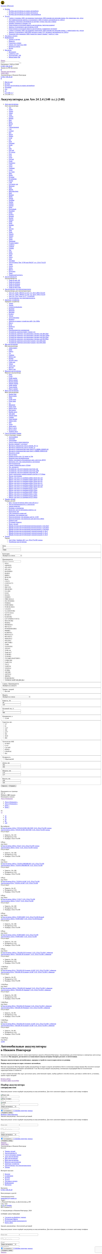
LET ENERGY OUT (12, 619)
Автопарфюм (13, 437)
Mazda (11, 189)
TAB (7, 644)
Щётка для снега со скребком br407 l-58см (23, 492)
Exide (10, 145)
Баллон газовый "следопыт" (18, 444)
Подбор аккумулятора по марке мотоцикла (23, 13)
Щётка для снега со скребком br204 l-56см (23, 490)
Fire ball (11, 150)
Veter (10, 255)
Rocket (11, 218)
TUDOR (8, 656)
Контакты (8, 50)
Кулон (11, 328)
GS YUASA (9, 613)
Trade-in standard (14, 285)
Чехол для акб (13, 524)
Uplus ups (12, 362)
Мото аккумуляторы (12, 1160)
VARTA (8, 666)
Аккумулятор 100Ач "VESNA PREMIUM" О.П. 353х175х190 (21, 865)
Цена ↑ (7, 807)
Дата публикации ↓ (11, 802)
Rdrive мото (13, 408)
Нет (7, 691)
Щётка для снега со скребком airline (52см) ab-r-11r (26, 485)
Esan (10, 141)
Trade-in (8, 652)
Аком (10, 264)
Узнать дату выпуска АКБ (17, 45)
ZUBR (7, 670)
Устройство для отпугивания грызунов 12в (23, 469)
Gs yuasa (12, 172)
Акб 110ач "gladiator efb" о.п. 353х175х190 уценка (26, 540)
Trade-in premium (14, 284)
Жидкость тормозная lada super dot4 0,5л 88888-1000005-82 (29, 449)
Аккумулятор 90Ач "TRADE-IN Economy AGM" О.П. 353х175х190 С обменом (27, 1025)
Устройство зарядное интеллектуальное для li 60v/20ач (27, 342)
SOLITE (8, 640)
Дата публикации (7, 798)
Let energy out (13, 184)
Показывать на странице (9, 791)
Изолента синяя (14, 453)
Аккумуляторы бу (11, 1153)
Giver (10, 166)
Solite (10, 221)
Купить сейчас (6, 1079)
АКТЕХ (8, 674)
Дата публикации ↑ (11, 804)
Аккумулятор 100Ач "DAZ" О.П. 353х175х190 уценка (19, 847)
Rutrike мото (13, 412)
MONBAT (8, 625)
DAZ (7, 585)
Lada (10, 182)
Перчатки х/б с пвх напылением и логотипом (24, 462)
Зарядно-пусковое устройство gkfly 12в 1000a (24, 321)
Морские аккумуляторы (13, 1162)
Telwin (11, 316)
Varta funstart (13, 419)
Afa (10, 108)
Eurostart (11, 143)
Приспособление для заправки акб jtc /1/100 (24, 517)
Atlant (11, 113)
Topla (10, 232)
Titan (10, 230)
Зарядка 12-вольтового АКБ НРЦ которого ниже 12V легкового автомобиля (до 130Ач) (38, 32)
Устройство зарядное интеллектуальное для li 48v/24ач (27, 341)
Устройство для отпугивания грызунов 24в (23, 472)
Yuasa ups (12, 366)
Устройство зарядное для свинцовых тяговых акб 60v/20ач (29, 337)
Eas (10, 140)
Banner (11, 118)
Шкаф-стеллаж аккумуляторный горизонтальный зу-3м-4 (28, 533)
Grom (10, 170)
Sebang (11, 220)
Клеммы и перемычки (16, 508)
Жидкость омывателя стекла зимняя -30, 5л (23, 446)
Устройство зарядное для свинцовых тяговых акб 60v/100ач (29, 335)
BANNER (8, 571)
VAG (7, 664)
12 (7, 718)
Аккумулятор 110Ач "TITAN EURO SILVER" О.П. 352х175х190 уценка (25, 830)
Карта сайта (9, 1222)
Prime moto (12, 406)
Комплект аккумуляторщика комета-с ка (22, 510)
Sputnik (11, 225)
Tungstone (12, 241)
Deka (10, 374)
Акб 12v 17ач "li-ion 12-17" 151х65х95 (21, 296)
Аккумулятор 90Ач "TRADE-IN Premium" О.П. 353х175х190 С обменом (25, 1008)
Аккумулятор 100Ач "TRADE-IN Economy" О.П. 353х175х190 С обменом (26, 954)
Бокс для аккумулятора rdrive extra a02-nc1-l (23, 502)
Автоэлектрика (14, 317)
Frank (10, 161)
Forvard (11, 159)
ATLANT (8, 567)
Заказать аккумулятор (8, 71)
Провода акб (13, 520)
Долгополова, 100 (15, 55)
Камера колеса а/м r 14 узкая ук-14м (21, 456)
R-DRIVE (8, 632)
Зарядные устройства (12, 1164)
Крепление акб (14, 511)
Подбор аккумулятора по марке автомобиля (23, 11)
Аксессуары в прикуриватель (19, 442)
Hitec (10, 173)
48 (6, 738)
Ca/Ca (7, 747)
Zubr (10, 259)
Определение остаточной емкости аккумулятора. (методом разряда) (32, 25)
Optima (11, 204)
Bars (10, 120)
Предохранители (14, 463)
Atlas (10, 115)
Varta (10, 252)
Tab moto (12, 414)
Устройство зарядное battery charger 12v (22, 332)
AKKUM (5, 73)
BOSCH (8, 577)
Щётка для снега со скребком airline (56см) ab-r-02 (26, 486)
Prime (10, 212)
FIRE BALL (9, 599)
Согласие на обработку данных (15, 1217)
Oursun (11, 205)
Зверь (11, 268)
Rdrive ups (12, 357)
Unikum (11, 246)
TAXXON (8, 646)
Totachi (11, 234)
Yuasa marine (13, 387)
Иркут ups (12, 369)
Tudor (11, 239)
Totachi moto (13, 415)
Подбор (7, 9)
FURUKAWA (10, 607)
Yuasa (11, 424)
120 (6, 823)
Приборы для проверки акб (18, 515)
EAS (7, 593)
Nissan (11, 198)
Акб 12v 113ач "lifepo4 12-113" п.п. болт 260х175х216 (27, 293)
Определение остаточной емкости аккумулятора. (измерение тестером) (33, 29)
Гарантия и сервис (15, 43)
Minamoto (12, 405)
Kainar (11, 180)
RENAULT (9, 634)
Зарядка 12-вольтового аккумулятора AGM (23, 27)
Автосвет (12, 438)
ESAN (7, 595)
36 (6, 736)
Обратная (9, 759)
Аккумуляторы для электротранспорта (18, 1165)
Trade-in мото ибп (15, 287)
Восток (11, 367)
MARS (7, 623)
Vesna (11, 253)
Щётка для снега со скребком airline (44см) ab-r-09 (26, 479)
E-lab (10, 138)
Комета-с (12, 326)
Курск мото (13, 430)
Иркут (11, 269)
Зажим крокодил (14, 506)
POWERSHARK (11, 629)
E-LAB (7, 591)
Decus (11, 134)
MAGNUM (9, 621)
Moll (10, 193)
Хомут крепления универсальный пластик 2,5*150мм (27, 474)
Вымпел (11, 319)
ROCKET (8, 636)
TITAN (7, 648)
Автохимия (13, 440)
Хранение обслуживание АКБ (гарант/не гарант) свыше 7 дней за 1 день (33, 34)
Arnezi (11, 111)
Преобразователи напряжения (19, 330)
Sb (6, 753)
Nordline (11, 200)
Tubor (11, 237)
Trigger (11, 236)
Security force (13, 360)
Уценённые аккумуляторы (18, 542)
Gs (10, 403)
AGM (7, 743)
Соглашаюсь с (18, 1110)
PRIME (7, 630)
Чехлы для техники (15, 476)
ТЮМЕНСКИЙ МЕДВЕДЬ (14, 680)
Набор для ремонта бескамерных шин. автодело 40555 (27, 460)
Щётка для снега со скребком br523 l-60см (23, 497)
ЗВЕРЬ (7, 676)
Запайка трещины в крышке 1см (20, 23)
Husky (11, 175)
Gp (10, 353)
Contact (11, 131)
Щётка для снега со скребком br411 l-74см (23, 494)
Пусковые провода (15, 522)
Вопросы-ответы (14, 46)
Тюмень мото (13, 431)
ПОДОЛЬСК (9, 678)
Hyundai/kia (13, 179)
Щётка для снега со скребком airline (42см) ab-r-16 (26, 478)
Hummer (11, 309)
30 (6, 734)
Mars (10, 188)
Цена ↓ (7, 805)
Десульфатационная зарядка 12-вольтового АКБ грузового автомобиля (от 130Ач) (37, 20)
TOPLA (8, 650)
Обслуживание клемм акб (17, 513)
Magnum (11, 186)
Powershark (12, 209)
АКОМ (7, 672)
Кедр (10, 325)
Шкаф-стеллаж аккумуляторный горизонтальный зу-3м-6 (28, 535)
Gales (10, 164)
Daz (10, 132)
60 (5, 821)
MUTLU (8, 627)
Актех (11, 266)
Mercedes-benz (13, 191)
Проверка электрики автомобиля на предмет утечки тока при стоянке (32, 21)
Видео (11, 48)
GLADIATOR (10, 611)
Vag (10, 250)
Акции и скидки (14, 39)
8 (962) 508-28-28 (6, 66)
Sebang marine (13, 383)
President (12, 211)
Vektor (11, 364)
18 (6, 730)
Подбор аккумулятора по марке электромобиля (25, 14)
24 (6, 732)
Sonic (10, 223)
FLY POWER (9, 601)
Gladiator (12, 168)
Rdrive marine (13, 380)
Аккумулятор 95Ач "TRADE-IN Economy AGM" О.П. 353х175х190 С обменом (27, 972)
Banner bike (12, 394)
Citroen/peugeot (14, 127)
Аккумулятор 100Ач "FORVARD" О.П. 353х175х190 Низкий (21, 919)
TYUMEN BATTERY (12, 658)
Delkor (11, 136)
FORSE (8, 603)
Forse (10, 157)
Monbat (11, 195)
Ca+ (6, 745)
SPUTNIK (8, 642)
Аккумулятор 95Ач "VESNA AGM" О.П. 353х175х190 (19, 883)
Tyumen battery (14, 243)
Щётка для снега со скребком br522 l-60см (23, 495)
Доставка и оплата (11, 36)
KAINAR (8, 617)
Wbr (10, 422)
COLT (7, 581)
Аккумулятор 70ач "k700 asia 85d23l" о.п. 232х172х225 (27, 262)
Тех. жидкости (14, 467)
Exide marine (13, 378)
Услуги (7, 16)
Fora (10, 154)
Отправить (12, 786)
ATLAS (8, 569)
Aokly (11, 109)
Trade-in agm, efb (14, 280)
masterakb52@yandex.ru (9, 1198)
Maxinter (11, 312)
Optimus (11, 355)
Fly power (12, 152)
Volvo (11, 257)
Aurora (11, 116)
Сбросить (4, 786)
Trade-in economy (14, 282)
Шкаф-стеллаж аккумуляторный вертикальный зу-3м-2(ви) (29, 526)
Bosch (11, 124)
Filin (10, 148)
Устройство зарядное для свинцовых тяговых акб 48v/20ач (29, 333)
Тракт (11, 273)
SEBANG (8, 638)
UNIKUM (8, 660)
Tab (10, 227)
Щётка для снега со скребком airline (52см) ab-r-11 (25, 483)
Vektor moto (13, 421)
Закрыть (3, 1142)
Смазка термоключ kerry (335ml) (20, 465)
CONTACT (9, 583)
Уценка (7, 1167)
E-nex (11, 376)
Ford (10, 156)
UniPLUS (8, 662)
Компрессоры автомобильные (19, 458)
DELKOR (8, 589)
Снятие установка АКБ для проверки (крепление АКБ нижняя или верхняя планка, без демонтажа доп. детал (46, 18)
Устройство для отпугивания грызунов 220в (24, 470)
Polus (10, 207)
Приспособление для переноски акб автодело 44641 (26, 519)
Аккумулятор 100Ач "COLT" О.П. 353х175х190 (17, 901)
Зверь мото (12, 426)
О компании (9, 1176)
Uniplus (11, 248)
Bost (10, 125)
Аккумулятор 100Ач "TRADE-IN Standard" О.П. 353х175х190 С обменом (26, 990)
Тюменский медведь (16, 275)
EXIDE (7, 597)
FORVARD (9, 605)
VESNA (8, 668)
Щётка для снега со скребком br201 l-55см (23, 488)
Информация (9, 37)
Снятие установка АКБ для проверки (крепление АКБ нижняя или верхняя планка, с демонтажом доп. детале (46, 30)
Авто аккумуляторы (11, 1156)
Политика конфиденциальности (16, 1221)
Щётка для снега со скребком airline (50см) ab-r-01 (26, 481)
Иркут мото (13, 428)
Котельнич (12, 52)
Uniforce (11, 245)
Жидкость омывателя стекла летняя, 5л (22, 447)
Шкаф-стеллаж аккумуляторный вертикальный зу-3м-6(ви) (29, 529)
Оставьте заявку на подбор (10, 1080)
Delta (10, 349)
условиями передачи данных (23, 1110)
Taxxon (11, 229)
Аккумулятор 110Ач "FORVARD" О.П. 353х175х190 (19, 936)
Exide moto (12, 399)
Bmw (10, 122)
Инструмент (13, 454)
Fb (9, 147)
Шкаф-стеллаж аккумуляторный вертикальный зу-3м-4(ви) (29, 527)
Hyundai (11, 177)
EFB (7, 749)
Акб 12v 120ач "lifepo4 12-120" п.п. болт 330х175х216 (27, 294)
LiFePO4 (8, 751)
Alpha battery (13, 348)
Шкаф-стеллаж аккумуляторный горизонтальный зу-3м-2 (28, 531)
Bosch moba (13, 396)
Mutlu (11, 196)
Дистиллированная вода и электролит (22, 504)
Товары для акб (10, 1151)
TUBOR (8, 654)
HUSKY (8, 615)
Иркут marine (13, 389)
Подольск (12, 271)
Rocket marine (13, 382)
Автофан (12, 261)
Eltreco (11, 351)
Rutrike (11, 358)
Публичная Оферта (11, 1219)
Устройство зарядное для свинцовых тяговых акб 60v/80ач (29, 339)
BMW (7, 575)
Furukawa (12, 163)
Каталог (7, 1174)
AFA (7, 563)
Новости (12, 41)
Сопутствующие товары (13, 1155)
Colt (10, 129)
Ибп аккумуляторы (11, 1158)
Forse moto (12, 401)
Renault (11, 216)
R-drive (11, 214)
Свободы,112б (13, 53)
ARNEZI (8, 565)
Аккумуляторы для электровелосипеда (22, 298)
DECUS (8, 587)
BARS (7, 573)
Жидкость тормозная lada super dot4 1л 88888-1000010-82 (28, 451)
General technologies (15, 307)
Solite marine (13, 385)
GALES (8, 609)
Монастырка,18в (14, 57)
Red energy (12, 410)
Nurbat (11, 202)
